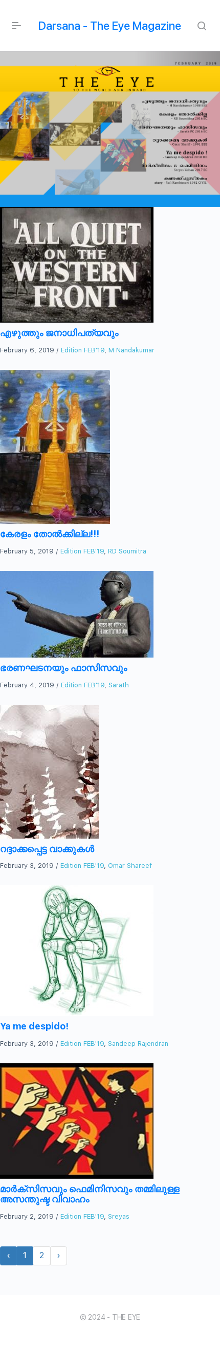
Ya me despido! (34, 1026)
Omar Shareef (130, 865)
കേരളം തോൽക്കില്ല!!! (49, 533)
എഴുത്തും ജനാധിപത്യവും (59, 332)
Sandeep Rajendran (138, 1043)
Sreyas (118, 1216)
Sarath (118, 685)
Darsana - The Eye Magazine (109, 25)
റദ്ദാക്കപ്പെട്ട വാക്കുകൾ (47, 848)
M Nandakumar (131, 350)
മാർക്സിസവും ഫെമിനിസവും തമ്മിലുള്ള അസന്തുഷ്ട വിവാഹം (90, 1193)
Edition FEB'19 (82, 350)
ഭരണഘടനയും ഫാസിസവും (63, 667)
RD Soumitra (127, 551)
